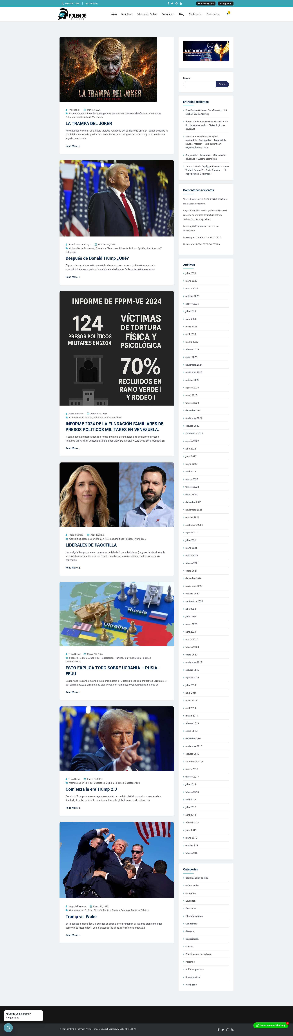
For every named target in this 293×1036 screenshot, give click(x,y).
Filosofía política (89, 113)
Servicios (167, 14)
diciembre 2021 (193, 502)
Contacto (93, 3)
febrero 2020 (192, 647)
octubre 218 (191, 845)
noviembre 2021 (193, 509)
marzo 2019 (191, 715)
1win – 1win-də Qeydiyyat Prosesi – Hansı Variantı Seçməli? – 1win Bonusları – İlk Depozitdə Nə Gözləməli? (207, 170)
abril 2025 (190, 334)
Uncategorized (83, 117)
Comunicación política (80, 417)
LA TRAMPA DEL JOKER (89, 123)
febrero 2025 (192, 349)
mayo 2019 (191, 700)
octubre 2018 (192, 754)
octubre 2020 (192, 593)
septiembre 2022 (194, 433)
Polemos (70, 117)
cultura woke (76, 248)
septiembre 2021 (194, 525)
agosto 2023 (192, 387)
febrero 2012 (192, 822)
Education (101, 248)
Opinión (130, 113)
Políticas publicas (113, 417)
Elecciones (112, 248)
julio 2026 (190, 273)
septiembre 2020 (194, 601)
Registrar (227, 3)
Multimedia (195, 14)
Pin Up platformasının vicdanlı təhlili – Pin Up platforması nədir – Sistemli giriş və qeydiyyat (206, 125)
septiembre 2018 (194, 761)
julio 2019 (190, 685)
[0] (227, 14)
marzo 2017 (191, 769)
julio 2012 (190, 807)
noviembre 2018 (193, 746)
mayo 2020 (191, 624)
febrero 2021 (192, 563)
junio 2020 (191, 616)
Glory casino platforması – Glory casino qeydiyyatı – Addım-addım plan (205, 157)
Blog (181, 14)
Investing (187, 237)
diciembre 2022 (193, 410)
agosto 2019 (192, 677)
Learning (187, 226)
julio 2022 (190, 448)
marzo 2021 (191, 555)
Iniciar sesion (207, 3)
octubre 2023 (192, 380)
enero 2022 (191, 494)
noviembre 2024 (193, 364)
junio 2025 (191, 319)
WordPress (97, 117)
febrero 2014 (192, 792)
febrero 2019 (192, 723)
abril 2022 (190, 471)
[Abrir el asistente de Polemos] (8, 1027)
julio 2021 (190, 540)
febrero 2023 (192, 403)
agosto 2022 (192, 441)
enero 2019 (191, 731)
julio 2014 (190, 784)
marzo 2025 (191, 342)
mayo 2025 (191, 326)
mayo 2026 (191, 281)
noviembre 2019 (193, 662)
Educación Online (147, 14)
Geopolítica (105, 113)
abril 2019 (190, 708)
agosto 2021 (192, 532)
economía (74, 113)
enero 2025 (191, 357)
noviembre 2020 (193, 586)
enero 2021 (191, 570)
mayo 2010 (191, 837)
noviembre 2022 (193, 418)
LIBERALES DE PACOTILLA (91, 545)
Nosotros (126, 14)
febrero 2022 (192, 487)
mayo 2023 (191, 395)
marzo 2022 (191, 479)
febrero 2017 (192, 776)
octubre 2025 (192, 296)
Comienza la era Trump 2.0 (91, 789)
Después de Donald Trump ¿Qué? (97, 258)
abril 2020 (190, 631)
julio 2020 (190, 609)
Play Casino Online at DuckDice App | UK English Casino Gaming (206, 112)
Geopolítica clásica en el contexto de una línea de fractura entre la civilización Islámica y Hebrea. (205, 215)
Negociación (118, 113)
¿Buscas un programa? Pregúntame (18, 1015)
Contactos (213, 14)
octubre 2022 (192, 425)
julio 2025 (190, 311)
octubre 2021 (192, 517)
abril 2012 (190, 815)
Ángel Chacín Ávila (192, 210)
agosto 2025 (192, 303)
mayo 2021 (191, 548)
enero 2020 (191, 654)
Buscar (187, 78)
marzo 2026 (191, 288)
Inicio (114, 14)
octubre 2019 (192, 670)
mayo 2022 (191, 464)
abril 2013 (190, 799)
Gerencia (189, 931)
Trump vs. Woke (81, 916)
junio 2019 (191, 692)
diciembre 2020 (193, 578)
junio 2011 (191, 830)
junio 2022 (191, 456)
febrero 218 (191, 853)
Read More (72, 146)
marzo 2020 (191, 639)
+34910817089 (72, 3)
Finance (187, 244)
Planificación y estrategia (148, 113)
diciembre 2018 (193, 738)
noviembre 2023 (193, 372)
